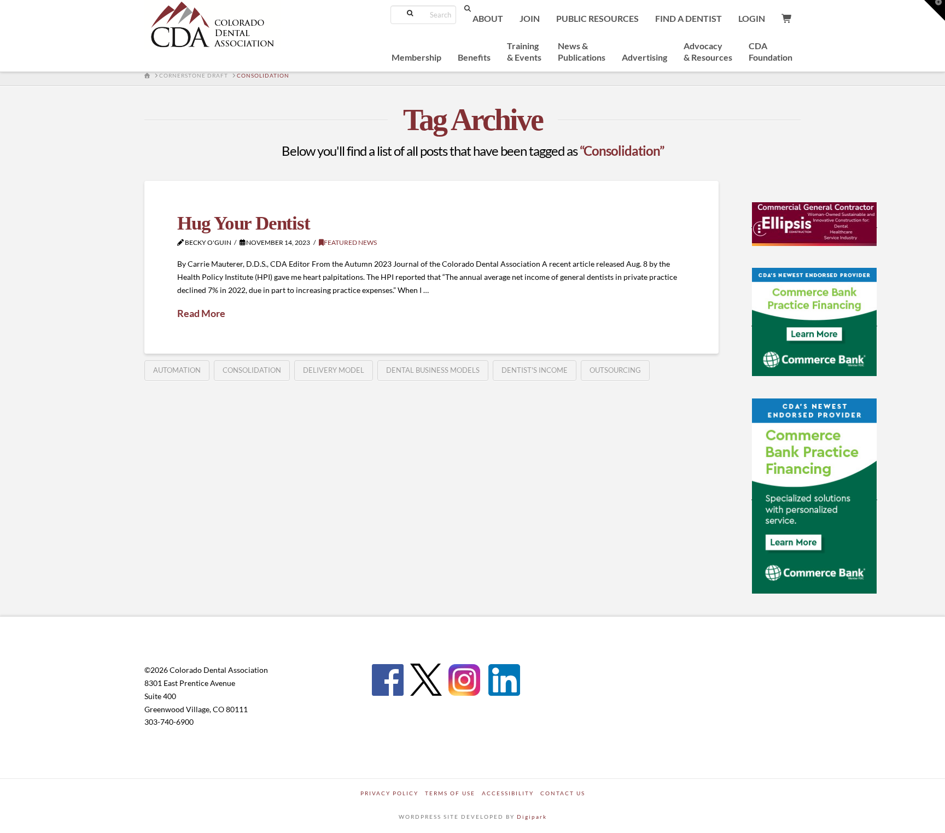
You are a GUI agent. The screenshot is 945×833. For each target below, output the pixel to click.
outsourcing (615, 370)
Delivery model (333, 370)
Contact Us (562, 793)
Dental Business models (433, 370)
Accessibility (508, 793)
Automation (177, 370)
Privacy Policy (389, 793)
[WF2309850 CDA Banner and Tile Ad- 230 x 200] (814, 321)
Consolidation (252, 370)
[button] (934, 10)
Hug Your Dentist (243, 223)
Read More (201, 313)
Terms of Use (450, 793)
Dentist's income (534, 370)
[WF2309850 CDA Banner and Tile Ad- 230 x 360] (814, 495)
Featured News (350, 242)
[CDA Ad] (814, 223)
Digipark (532, 816)
